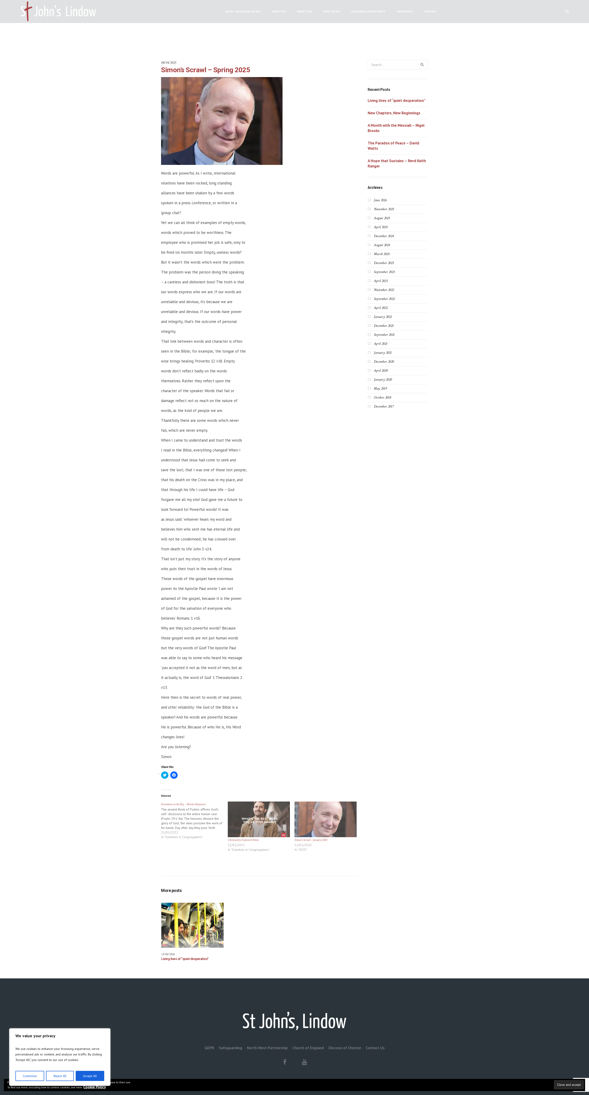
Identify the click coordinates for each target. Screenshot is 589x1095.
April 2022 (380, 307)
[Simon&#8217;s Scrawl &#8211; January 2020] (325, 819)
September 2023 (384, 272)
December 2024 (384, 236)
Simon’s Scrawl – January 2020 (310, 840)
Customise (30, 1076)
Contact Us (375, 1047)
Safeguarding (230, 1047)
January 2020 (383, 379)
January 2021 (383, 352)
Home (269, 36)
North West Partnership (267, 1047)
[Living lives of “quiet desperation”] (192, 925)
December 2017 (384, 406)
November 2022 (384, 289)
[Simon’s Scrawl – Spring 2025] (222, 120)
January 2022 (383, 316)
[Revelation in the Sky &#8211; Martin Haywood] (194, 823)
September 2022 (384, 298)
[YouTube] (304, 1062)
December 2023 (384, 263)
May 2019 (380, 388)
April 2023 (380, 281)
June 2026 (380, 200)
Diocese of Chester (345, 1047)
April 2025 (380, 227)
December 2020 (384, 361)
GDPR (209, 1047)
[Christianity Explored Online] (259, 819)
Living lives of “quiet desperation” (185, 959)
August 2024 (382, 245)
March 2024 (381, 254)
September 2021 (384, 334)
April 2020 (381, 370)
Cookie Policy (94, 1086)
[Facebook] (284, 1062)
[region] (59, 1057)
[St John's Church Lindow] (294, 1021)
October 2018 (382, 397)
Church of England (308, 1047)
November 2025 (384, 209)
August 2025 (382, 218)
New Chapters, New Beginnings (394, 112)
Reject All (60, 1076)
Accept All (90, 1076)
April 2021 (380, 343)
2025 (279, 36)
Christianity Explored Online (243, 840)
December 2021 (384, 325)
